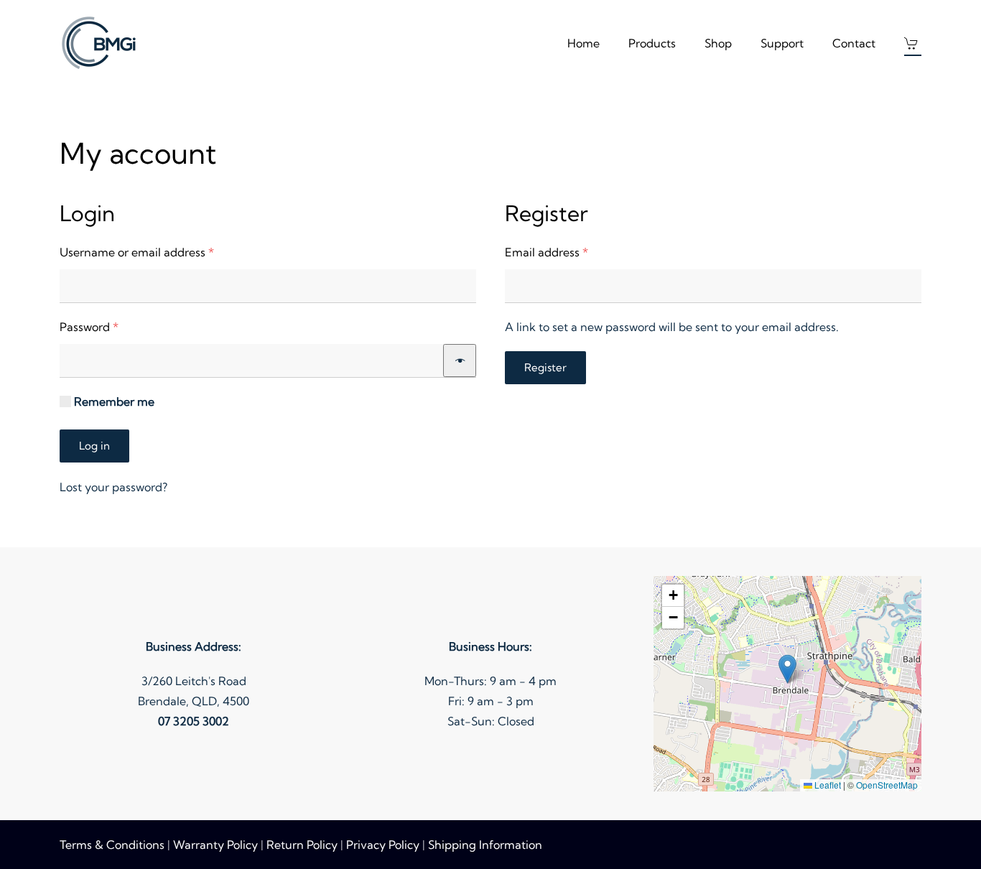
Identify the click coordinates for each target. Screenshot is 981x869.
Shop (718, 43)
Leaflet (826, 785)
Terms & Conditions (112, 844)
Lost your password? (113, 487)
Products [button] (652, 43)
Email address (571, 251)
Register (545, 367)
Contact (853, 43)
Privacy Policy (382, 844)
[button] (912, 43)
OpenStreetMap (887, 785)
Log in (94, 445)
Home (583, 43)
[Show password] (459, 360)
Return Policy (302, 844)
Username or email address (161, 251)
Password (113, 326)
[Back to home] (101, 43)
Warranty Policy (215, 844)
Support (782, 43)
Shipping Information (485, 844)
